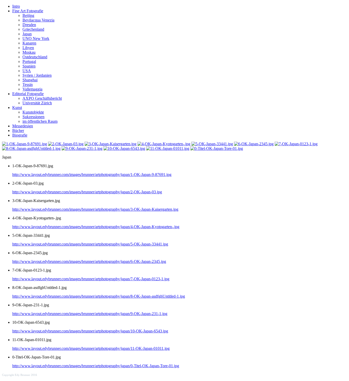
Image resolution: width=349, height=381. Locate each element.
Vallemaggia (32, 89)
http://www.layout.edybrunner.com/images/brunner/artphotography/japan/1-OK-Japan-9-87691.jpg (91, 174)
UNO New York (35, 38)
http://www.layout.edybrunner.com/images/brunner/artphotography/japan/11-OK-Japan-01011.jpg (91, 348)
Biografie (19, 135)
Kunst (17, 107)
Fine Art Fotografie (27, 11)
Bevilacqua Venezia (38, 20)
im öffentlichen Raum (39, 121)
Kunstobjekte (33, 112)
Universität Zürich (37, 103)
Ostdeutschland (34, 57)
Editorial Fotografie (28, 94)
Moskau (29, 52)
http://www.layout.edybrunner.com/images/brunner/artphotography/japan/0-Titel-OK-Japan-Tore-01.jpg (95, 366)
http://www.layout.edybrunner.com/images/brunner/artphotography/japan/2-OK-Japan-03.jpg (87, 192)
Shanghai (30, 80)
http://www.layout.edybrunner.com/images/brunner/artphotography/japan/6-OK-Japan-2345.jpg (89, 261)
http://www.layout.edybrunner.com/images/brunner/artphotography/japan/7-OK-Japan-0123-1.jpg (90, 279)
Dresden (29, 25)
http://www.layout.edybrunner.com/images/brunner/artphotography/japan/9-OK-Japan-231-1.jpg (89, 313)
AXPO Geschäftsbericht (42, 98)
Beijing (28, 15)
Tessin (27, 84)
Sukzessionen (33, 117)
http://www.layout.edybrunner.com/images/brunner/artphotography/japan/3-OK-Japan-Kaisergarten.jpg (95, 209)
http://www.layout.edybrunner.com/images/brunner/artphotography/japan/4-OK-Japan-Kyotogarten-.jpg (95, 227)
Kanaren (29, 43)
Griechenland (33, 29)
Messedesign (22, 126)
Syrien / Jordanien (37, 75)
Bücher (18, 130)
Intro (16, 6)
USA (26, 71)
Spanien (29, 66)
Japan (27, 34)
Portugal (29, 61)
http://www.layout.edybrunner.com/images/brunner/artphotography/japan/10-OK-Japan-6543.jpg (90, 331)
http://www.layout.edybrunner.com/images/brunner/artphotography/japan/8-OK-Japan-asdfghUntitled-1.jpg (98, 296)
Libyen (28, 48)
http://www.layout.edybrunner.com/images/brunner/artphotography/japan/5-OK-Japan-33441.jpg (90, 244)
